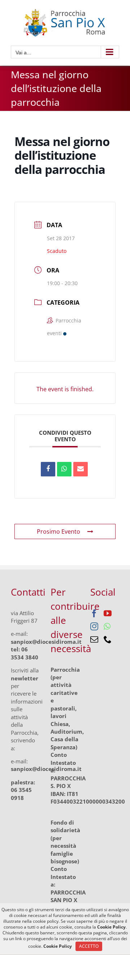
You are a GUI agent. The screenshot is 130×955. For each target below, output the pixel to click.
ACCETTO (89, 946)
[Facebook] (94, 613)
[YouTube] (108, 613)
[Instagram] (94, 626)
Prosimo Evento (58, 531)
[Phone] (108, 639)
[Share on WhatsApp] (64, 469)
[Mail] (94, 639)
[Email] (80, 469)
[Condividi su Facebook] (48, 469)
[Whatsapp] (107, 626)
